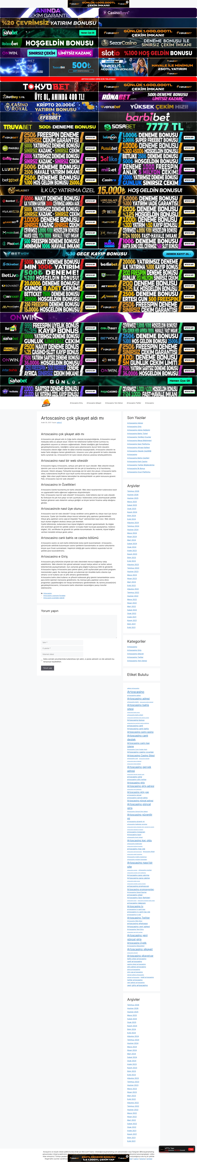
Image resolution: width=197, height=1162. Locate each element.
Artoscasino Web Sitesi (134, 921)
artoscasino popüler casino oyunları (136, 883)
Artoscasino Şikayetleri (135, 946)
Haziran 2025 (132, 498)
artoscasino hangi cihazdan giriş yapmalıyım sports (140, 827)
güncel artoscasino (133, 977)
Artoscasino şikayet (140, 949)
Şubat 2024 (132, 544)
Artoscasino (149, 403)
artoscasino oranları (132, 870)
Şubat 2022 (132, 610)
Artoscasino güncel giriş (139, 806)
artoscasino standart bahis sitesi (146, 900)
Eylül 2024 (131, 519)
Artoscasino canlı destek (137, 737)
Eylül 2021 (131, 627)
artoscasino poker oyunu (133, 881)
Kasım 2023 (132, 554)
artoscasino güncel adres (137, 798)
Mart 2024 (131, 540)
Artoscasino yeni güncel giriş (137, 937)
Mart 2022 (131, 606)
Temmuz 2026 (133, 491)
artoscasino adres (134, 695)
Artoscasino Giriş (76, 403)
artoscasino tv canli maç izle (138, 912)
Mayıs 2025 (132, 502)
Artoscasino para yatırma (138, 875)
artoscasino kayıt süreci (135, 837)
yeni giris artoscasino (137, 985)
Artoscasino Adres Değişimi (138, 430)
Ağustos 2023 (133, 565)
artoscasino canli (135, 726)
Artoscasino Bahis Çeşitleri (138, 458)
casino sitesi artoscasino (136, 964)
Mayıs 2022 (132, 599)
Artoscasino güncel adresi (140, 800)
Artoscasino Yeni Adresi (114, 403)
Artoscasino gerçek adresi (139, 768)
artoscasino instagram (136, 832)
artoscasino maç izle (136, 849)
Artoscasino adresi (138, 698)
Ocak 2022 (131, 613)
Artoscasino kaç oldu (139, 840)
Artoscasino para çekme (138, 878)
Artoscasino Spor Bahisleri (138, 898)
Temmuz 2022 (133, 592)
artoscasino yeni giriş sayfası (135, 932)
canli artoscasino (134, 961)
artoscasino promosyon (138, 886)
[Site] (49, 137)
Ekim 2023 (131, 558)
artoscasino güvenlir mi (136, 821)
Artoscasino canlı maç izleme (138, 745)
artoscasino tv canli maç (136, 909)
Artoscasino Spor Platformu (138, 444)
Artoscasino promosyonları (140, 889)
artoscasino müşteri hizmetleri (137, 859)
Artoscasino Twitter (134, 403)
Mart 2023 (131, 582)
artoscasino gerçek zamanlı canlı (135, 774)
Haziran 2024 (132, 530)
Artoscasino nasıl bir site (140, 864)
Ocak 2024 (131, 547)
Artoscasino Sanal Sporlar (137, 892)
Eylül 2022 (131, 585)
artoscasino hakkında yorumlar (137, 824)
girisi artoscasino (133, 969)
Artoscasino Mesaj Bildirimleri (139, 441)
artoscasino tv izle (134, 915)
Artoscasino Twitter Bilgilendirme (140, 465)
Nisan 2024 (132, 537)
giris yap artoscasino (135, 972)
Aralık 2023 (132, 551)
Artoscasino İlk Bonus (136, 468)
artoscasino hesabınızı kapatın (135, 829)
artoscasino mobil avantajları (134, 854)
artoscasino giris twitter (136, 780)
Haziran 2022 (132, 596)
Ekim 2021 (131, 624)
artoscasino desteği (144, 758)
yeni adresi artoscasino (136, 983)
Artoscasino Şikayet (94, 403)
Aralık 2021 (131, 617)
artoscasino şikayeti (132, 953)
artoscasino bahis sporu (133, 712)
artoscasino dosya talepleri (134, 761)
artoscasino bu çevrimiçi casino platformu (138, 723)
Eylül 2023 (131, 561)
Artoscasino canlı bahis (138, 729)
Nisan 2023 (132, 579)
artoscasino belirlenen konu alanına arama (138, 717)
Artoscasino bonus (135, 720)
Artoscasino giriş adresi (140, 786)
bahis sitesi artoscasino (136, 959)
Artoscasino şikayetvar (140, 955)
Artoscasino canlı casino (140, 732)
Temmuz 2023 (133, 568)
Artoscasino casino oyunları (140, 752)
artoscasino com (132, 758)
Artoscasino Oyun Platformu (138, 472)
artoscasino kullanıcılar (134, 843)
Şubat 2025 (132, 505)
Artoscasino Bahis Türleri (137, 434)
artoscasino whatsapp (137, 923)
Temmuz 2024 (133, 526)
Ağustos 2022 (133, 589)
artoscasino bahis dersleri (146, 702)
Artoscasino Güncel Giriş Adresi (137, 811)
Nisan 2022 (132, 603)
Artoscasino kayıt (134, 835)
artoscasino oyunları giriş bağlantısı (136, 872)
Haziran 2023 (132, 572)
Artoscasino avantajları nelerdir (53, 598)
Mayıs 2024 (132, 533)
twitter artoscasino (135, 980)
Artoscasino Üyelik (137, 942)
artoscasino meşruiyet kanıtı (134, 851)
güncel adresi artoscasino (135, 975)
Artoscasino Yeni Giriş (135, 929)
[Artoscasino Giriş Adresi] (45, 403)
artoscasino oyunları (145, 870)
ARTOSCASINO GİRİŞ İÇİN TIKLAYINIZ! (98, 79)
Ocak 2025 (131, 509)
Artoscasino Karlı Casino (137, 461)
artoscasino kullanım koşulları (135, 846)
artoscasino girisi (134, 777)
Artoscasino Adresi (135, 423)
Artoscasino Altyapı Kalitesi (138, 447)
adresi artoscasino (133, 688)
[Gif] (98, 190)
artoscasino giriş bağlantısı (134, 789)
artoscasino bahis (133, 702)
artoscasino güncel (134, 795)
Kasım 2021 (132, 620)
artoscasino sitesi (134, 895)
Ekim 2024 (131, 516)
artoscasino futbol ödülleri (134, 764)
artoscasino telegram (136, 903)
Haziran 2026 (132, 495)
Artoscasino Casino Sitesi (141, 755)
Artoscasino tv (135, 906)
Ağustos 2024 (133, 523)
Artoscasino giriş (136, 782)
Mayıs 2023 (132, 575)
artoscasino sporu (132, 900)
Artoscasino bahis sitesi (138, 706)
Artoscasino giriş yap (138, 792)
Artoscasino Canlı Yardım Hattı (137, 749)
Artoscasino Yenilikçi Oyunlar (139, 437)
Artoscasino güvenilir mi (139, 816)
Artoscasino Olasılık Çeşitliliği (139, 451)
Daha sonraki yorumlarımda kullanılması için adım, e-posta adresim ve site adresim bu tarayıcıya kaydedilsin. (78, 660)
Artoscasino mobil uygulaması (137, 857)
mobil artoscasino (147, 977)
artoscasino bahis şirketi (135, 715)
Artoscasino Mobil (149, 851)
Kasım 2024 (132, 512)
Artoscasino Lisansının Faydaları (54, 595)
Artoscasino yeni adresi (138, 926)
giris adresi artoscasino (136, 967)
